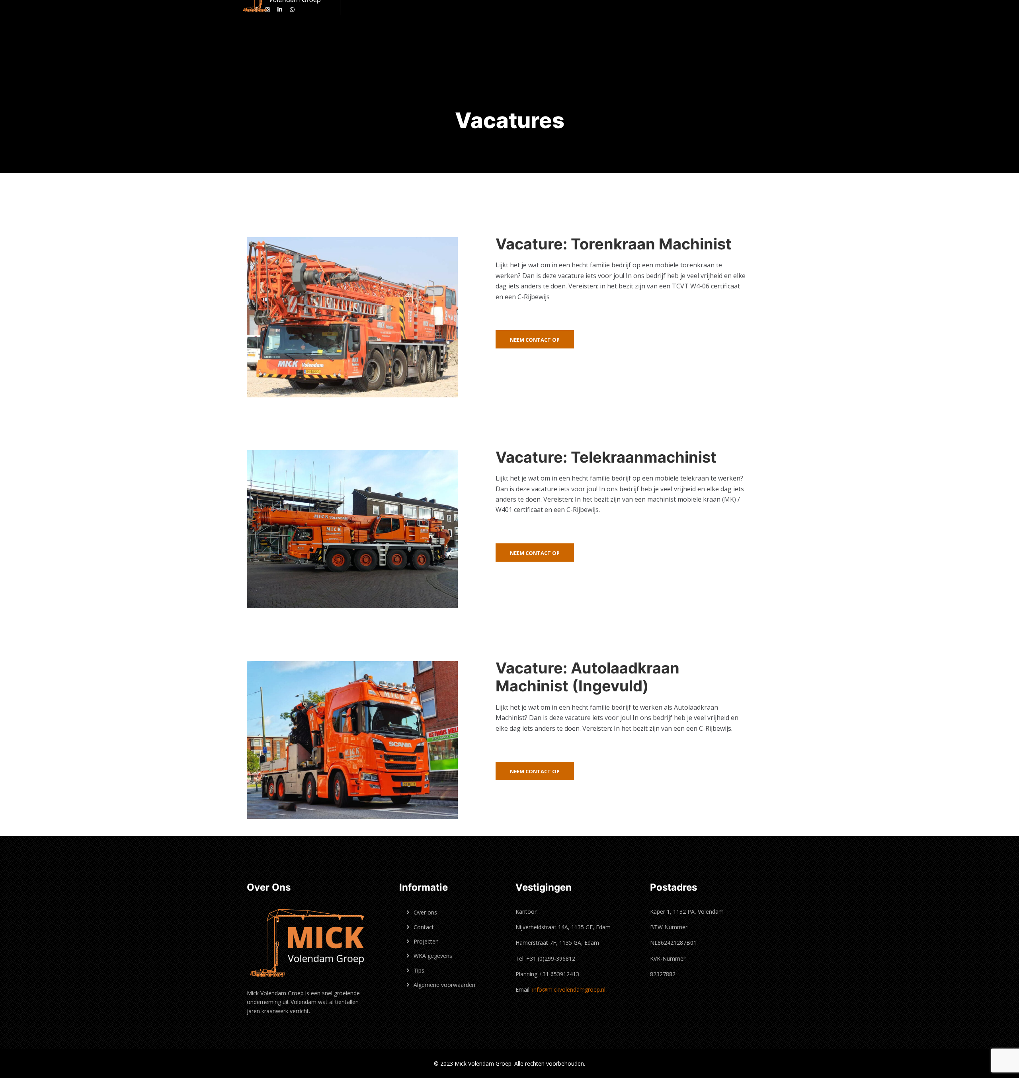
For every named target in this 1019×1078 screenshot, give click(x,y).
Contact (424, 927)
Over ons (425, 912)
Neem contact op (535, 339)
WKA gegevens (433, 955)
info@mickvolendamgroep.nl (568, 989)
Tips (419, 970)
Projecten (426, 941)
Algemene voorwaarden (444, 984)
